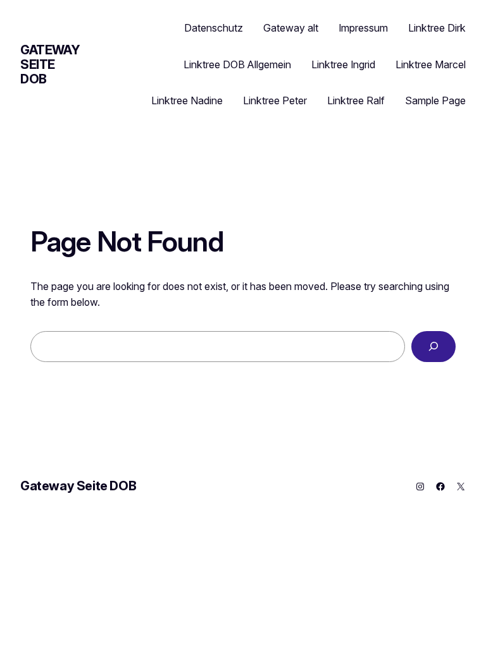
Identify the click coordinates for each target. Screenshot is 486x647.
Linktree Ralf (356, 100)
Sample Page (435, 100)
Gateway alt (290, 27)
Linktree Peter (275, 100)
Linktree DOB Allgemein (237, 64)
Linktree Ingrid (343, 64)
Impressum (363, 27)
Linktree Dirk (437, 27)
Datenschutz (213, 27)
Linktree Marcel (431, 64)
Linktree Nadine (187, 100)
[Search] (433, 346)
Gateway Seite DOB (50, 64)
